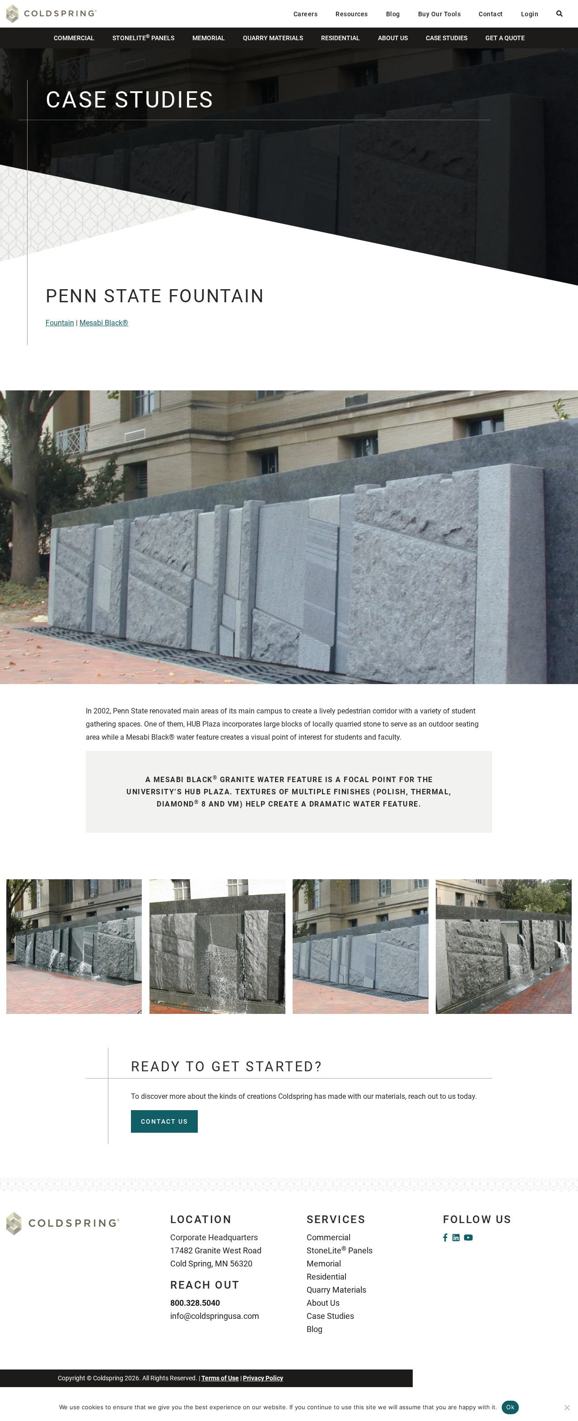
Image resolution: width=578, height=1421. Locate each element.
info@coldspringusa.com (214, 1316)
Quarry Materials (273, 38)
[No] (566, 1407)
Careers (306, 14)
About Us (393, 38)
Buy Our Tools (439, 14)
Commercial (74, 38)
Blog (393, 14)
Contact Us (164, 1121)
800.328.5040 (195, 1303)
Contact (491, 14)
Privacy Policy (263, 1378)
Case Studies (446, 38)
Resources (352, 14)
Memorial (208, 38)
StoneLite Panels (143, 37)
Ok (510, 1407)
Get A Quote (505, 38)
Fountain (60, 323)
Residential (340, 38)
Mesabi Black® (103, 323)
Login (530, 14)
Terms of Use (220, 1378)
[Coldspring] (51, 13)
